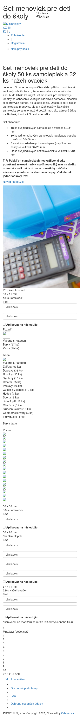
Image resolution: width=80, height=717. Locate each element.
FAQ (13, 696)
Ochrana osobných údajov (27, 703)
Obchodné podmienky (24, 688)
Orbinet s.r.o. (69, 713)
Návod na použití (13, 182)
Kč (4, 31)
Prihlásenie (17, 35)
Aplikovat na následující (22, 324)
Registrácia (18, 43)
